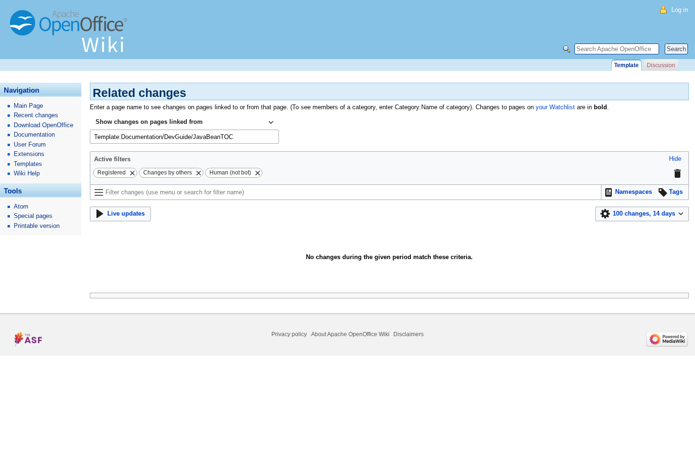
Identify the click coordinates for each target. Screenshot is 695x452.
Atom (21, 206)
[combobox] (184, 122)
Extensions (29, 153)
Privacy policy (289, 334)
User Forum (30, 144)
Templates (28, 163)
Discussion (661, 65)
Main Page (28, 105)
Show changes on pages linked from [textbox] (149, 121)
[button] (675, 159)
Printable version (37, 225)
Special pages (33, 215)
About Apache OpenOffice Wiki (350, 334)
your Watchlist (555, 107)
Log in (679, 9)
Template (626, 65)
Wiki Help (27, 173)
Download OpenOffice (43, 125)
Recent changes (36, 115)
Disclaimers (408, 334)
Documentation (34, 134)
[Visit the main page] (71, 35)
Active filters (112, 159)
